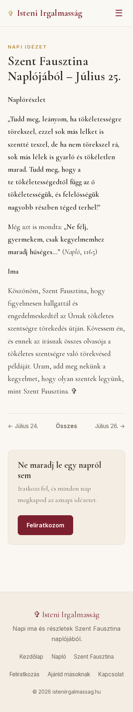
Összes (66, 426)
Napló (58, 656)
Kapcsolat (111, 674)
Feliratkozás (24, 674)
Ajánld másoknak (69, 674)
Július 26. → (110, 426)
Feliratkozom (45, 525)
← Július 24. (23, 426)
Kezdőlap (31, 656)
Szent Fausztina (94, 656)
